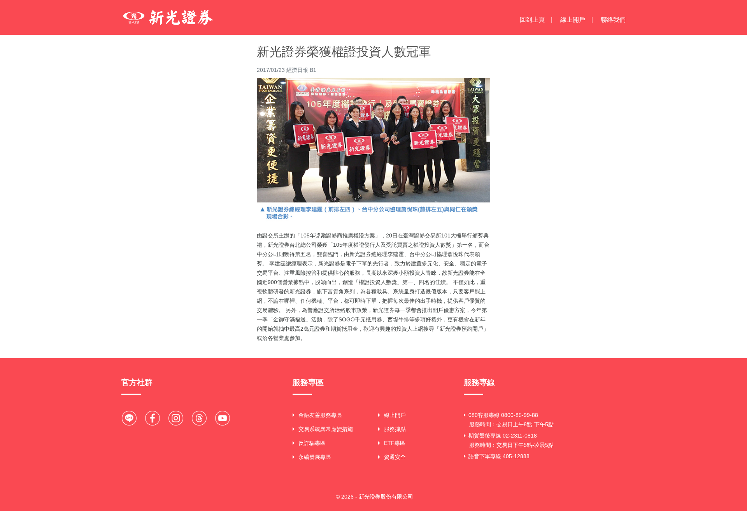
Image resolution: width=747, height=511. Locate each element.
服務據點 (395, 429)
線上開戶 (572, 19)
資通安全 (395, 457)
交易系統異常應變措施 (325, 429)
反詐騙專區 (312, 443)
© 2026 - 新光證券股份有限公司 (374, 497)
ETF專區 (394, 443)
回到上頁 (532, 19)
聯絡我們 (613, 19)
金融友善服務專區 (320, 415)
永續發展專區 (314, 457)
